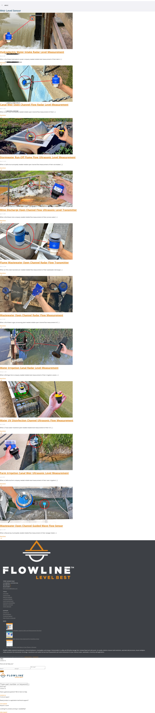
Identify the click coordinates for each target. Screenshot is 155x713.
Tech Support (3, 703)
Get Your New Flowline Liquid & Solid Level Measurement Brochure (23, 630)
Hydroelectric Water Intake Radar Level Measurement (32, 52)
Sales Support (3, 712)
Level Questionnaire (8, 601)
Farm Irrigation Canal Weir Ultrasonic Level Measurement (34, 473)
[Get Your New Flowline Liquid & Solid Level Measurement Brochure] (9, 624)
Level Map (5, 593)
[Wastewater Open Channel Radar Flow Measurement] (36, 277)
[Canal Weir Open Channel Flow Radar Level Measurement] (36, 66)
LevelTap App (6, 595)
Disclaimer (35, 656)
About (6, 5)
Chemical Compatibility (9, 603)
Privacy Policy (28, 656)
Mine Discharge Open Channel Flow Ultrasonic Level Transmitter (38, 210)
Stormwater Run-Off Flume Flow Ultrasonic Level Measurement (37, 157)
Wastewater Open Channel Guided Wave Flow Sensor (31, 525)
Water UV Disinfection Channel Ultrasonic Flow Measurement (36, 420)
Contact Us (6, 612)
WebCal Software (7, 597)
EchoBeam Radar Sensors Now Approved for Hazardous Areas (22, 639)
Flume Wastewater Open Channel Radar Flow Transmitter (34, 262)
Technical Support (7, 616)
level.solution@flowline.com (10, 588)
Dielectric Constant (8, 605)
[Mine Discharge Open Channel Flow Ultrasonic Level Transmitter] (36, 171)
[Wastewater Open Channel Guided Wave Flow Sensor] (36, 487)
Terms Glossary (7, 606)
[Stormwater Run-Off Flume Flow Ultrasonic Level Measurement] (36, 119)
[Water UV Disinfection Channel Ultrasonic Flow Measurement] (36, 382)
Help (2, 658)
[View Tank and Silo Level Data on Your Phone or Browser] (9, 641)
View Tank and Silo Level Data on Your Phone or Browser (21, 647)
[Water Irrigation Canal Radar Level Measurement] (36, 329)
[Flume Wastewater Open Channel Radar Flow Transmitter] (36, 224)
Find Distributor (7, 614)
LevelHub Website (7, 599)
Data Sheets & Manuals (9, 618)
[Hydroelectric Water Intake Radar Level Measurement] (36, 13)
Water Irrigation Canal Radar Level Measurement (29, 367)
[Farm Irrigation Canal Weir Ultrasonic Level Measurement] (36, 434)
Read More (3, 62)
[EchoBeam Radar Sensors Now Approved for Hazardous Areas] (9, 632)
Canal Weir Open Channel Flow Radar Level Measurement (34, 104)
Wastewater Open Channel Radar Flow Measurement (31, 315)
